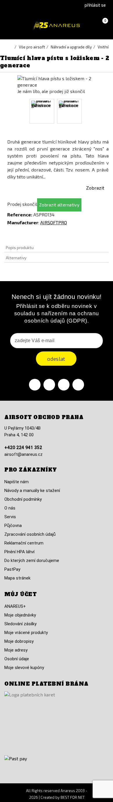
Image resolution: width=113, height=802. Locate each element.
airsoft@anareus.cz (23, 454)
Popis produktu (20, 247)
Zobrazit (95, 187)
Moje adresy (16, 650)
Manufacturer (22, 222)
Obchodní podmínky (23, 499)
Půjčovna (13, 525)
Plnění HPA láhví (19, 551)
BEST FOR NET (73, 797)
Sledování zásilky (20, 623)
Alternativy (16, 257)
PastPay (12, 569)
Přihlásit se (95, 5)
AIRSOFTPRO (53, 222)
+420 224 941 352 (23, 447)
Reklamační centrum (23, 543)
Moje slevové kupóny (24, 667)
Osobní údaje (16, 658)
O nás (9, 508)
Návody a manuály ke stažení (32, 490)
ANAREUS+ (15, 606)
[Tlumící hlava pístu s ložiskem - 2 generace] (41, 111)
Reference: (19, 214)
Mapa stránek (17, 578)
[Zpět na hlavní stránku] (11, 47)
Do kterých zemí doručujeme (31, 560)
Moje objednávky (20, 615)
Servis (10, 516)
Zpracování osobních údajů (30, 534)
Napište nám (16, 481)
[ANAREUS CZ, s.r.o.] (56, 25)
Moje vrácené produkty (26, 632)
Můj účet (20, 594)
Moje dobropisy (19, 641)
